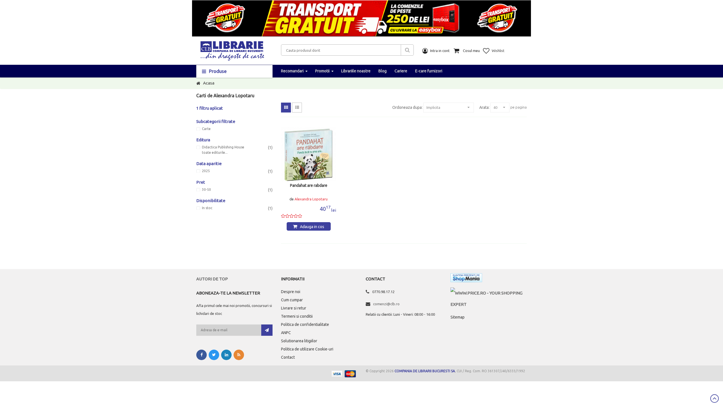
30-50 (206, 189)
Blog (382, 71)
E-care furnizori (428, 71)
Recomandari (292, 71)
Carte (206, 129)
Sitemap (457, 317)
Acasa (208, 83)
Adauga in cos (312, 226)
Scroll (714, 398)
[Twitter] (214, 355)
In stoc (207, 208)
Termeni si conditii (297, 316)
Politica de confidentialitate (305, 324)
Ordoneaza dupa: (407, 107)
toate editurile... (215, 152)
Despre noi (290, 291)
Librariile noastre (356, 71)
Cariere (401, 71)
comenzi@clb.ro (386, 304)
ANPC (286, 332)
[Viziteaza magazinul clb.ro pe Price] (488, 293)
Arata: (484, 107)
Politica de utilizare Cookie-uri (307, 349)
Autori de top (212, 278)
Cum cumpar (292, 300)
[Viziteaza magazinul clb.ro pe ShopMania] (466, 278)
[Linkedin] (226, 355)
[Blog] (239, 355)
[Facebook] (201, 355)
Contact (288, 357)
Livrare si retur (293, 308)
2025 (206, 171)
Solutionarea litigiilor (299, 341)
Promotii (322, 71)
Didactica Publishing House (223, 147)
